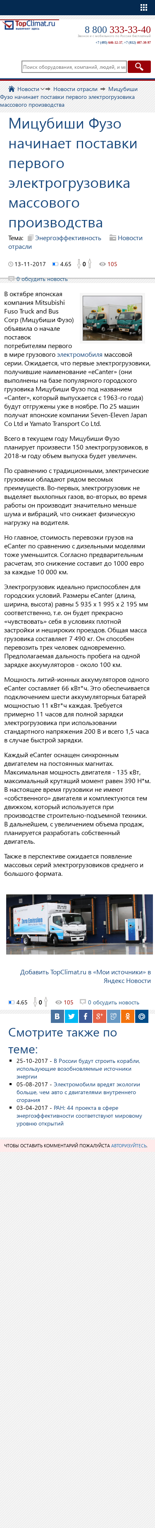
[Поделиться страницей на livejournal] (113, 1016)
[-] (78, 264)
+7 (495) (108, 42)
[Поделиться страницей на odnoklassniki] (127, 1016)
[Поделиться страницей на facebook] (85, 1016)
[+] (90, 264)
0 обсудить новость (42, 279)
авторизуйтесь (128, 1145)
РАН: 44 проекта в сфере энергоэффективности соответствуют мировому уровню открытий (79, 1115)
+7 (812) (137, 42)
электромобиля (80, 354)
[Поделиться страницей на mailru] (141, 1016)
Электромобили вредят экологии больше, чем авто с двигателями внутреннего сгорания (78, 1092)
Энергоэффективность (68, 237)
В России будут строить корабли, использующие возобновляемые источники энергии (78, 1068)
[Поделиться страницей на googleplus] (99, 1016)
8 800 (118, 29)
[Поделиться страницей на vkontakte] (57, 1016)
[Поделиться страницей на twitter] (71, 1016)
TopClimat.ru (28, 31)
